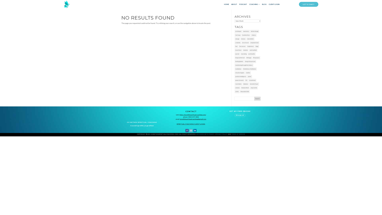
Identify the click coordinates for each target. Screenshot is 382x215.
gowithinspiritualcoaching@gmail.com (193, 119)
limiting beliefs (239, 61)
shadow (237, 87)
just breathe (251, 54)
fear (236, 46)
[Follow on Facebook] (187, 130)
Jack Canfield (253, 50)
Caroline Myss (246, 35)
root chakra (238, 84)
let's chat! (308, 4)
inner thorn (238, 50)
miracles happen (239, 72)
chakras (254, 35)
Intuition (245, 50)
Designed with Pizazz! (205, 134)
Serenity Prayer (254, 84)
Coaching (253, 4)
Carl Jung (237, 35)
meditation (238, 69)
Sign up (241, 115)
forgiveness (250, 46)
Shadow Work (245, 87)
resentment (252, 80)
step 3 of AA (254, 87)
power (249, 76)
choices (243, 39)
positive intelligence (240, 76)
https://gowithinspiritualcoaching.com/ (193, 115)
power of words (239, 80)
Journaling (244, 54)
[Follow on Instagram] (191, 130)
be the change (254, 31)
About (234, 4)
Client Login (274, 4)
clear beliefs (250, 39)
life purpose (256, 57)
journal (237, 54)
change (237, 39)
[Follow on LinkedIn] (195, 130)
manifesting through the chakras (244, 65)
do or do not (245, 42)
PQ (246, 80)
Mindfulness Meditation (249, 69)
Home (226, 4)
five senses (242, 46)
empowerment (254, 42)
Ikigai (257, 46)
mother (248, 72)
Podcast (243, 4)
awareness (246, 31)
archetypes (238, 31)
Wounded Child (245, 91)
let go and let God (240, 57)
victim (237, 91)
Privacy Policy (222, 134)
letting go (248, 57)
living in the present (250, 61)
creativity (237, 42)
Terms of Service (238, 134)
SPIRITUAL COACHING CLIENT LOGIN (191, 124)
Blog (264, 4)
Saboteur (245, 84)
